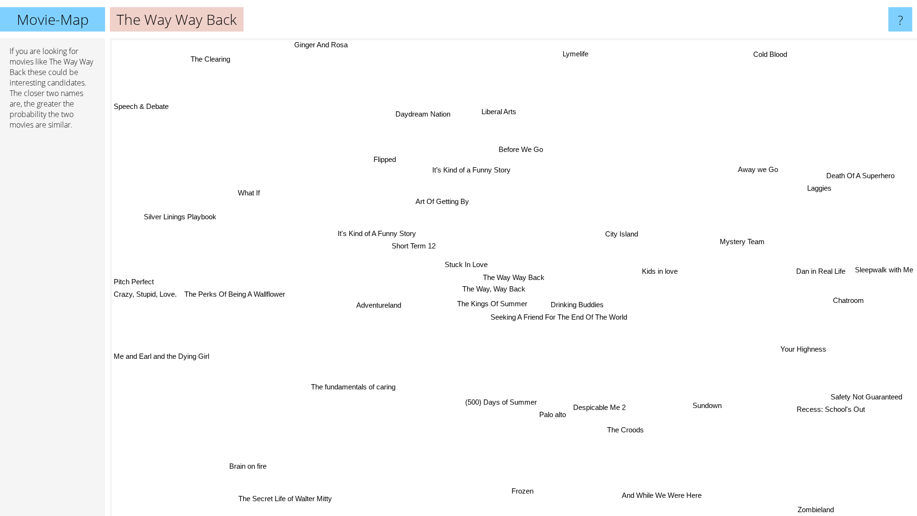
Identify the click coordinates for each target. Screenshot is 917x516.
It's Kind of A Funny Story (378, 233)
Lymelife (584, 54)
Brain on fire (247, 466)
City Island (623, 235)
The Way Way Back (513, 277)
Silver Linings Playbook (181, 216)
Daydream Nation (426, 113)
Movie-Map (53, 19)
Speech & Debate (141, 107)
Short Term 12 (415, 245)
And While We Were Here (664, 494)
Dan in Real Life (819, 261)
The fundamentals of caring (353, 387)
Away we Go (757, 169)
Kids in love (661, 273)
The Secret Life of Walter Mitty (297, 500)
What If (250, 194)
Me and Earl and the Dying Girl (161, 354)
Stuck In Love (467, 264)
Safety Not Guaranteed (865, 399)
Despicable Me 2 (600, 409)
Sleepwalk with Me (884, 262)
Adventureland (376, 305)
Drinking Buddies (578, 306)
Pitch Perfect (134, 282)
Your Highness (799, 359)
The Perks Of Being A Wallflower (235, 294)
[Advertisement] (52, 283)
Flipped (383, 160)
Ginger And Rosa (318, 45)
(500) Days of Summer (478, 405)
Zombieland (790, 509)
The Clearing (204, 62)
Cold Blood (763, 51)
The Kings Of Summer (493, 305)
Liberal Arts (499, 112)
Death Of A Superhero (863, 177)
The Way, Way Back (495, 289)
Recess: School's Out (830, 411)
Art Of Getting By (444, 200)
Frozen (523, 492)
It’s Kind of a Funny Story (473, 170)
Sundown (704, 405)
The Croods (626, 431)
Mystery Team (744, 243)
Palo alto (553, 410)
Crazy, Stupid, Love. (145, 294)
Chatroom (858, 274)
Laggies (822, 189)
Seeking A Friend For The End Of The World (558, 318)
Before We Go (522, 150)
